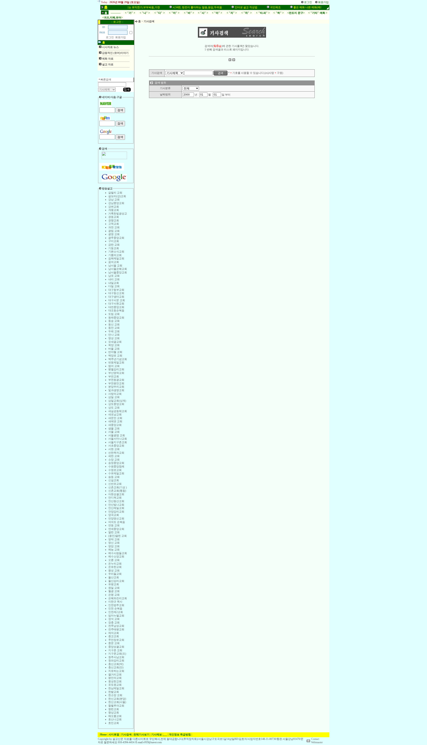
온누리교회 (115, 563)
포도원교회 (115, 684)
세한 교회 (114, 456)
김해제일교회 (116, 258)
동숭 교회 (114, 320)
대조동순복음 (116, 310)
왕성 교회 (114, 570)
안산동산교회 (116, 501)
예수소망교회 (116, 556)
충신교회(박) (115, 664)
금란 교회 (114, 244)
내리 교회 (114, 279)
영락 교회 (114, 539)
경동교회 (113, 216)
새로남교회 (115, 414)
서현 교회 (114, 449)
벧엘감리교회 (116, 369)
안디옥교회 (115, 497)
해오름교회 (115, 716)
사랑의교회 (115, 393)
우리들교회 (115, 573)
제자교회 (113, 633)
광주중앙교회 (116, 237)
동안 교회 (114, 327)
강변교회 (113, 206)
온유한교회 (115, 567)
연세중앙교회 (116, 529)
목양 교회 (114, 345)
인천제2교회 (115, 612)
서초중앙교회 (116, 445)
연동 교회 (114, 525)
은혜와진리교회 (117, 598)
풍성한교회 (115, 681)
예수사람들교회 (117, 553)
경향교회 (113, 220)
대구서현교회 (116, 303)
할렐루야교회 (116, 705)
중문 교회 (114, 643)
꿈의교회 (113, 262)
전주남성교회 (116, 625)
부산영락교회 (116, 373)
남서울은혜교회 (117, 268)
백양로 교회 (115, 355)
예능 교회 (114, 549)
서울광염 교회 (116, 435)
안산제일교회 (116, 508)
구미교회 (113, 241)
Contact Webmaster (317, 740)
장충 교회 (114, 622)
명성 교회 (114, 338)
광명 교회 (114, 234)
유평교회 (113, 584)
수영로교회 (115, 470)
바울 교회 (114, 348)
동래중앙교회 (116, 317)
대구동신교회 (116, 293)
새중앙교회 (115, 425)
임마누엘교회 (116, 615)
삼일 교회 (114, 397)
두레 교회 (114, 331)
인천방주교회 (116, 605)
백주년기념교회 (117, 359)
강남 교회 (114, 199)
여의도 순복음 (116, 522)
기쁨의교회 (115, 255)
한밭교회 (113, 691)
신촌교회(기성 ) (117, 487)
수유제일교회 (116, 473)
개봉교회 (113, 210)
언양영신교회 (116, 518)
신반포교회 (115, 483)
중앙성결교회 (116, 646)
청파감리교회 (116, 660)
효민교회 (113, 723)
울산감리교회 (116, 581)
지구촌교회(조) (117, 653)
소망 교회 (114, 459)
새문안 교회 (115, 418)
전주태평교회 (116, 629)
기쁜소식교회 (116, 251)
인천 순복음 (115, 608)
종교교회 (113, 636)
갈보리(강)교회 (117, 196)
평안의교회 (115, 677)
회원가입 (120, 37)
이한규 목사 (115, 601)
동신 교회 (114, 324)
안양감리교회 (116, 511)
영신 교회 (114, 542)
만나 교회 (114, 334)
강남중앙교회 (116, 203)
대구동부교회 (116, 289)
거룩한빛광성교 (117, 213)
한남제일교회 (116, 688)
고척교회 (113, 223)
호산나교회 (115, 719)
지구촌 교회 (115, 650)
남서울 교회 (115, 265)
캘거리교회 (115, 674)
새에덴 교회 (115, 421)
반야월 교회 (115, 352)
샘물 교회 (114, 428)
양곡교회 (113, 515)
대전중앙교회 (116, 307)
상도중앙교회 (116, 404)
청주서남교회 (116, 657)
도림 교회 (114, 314)
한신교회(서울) (117, 702)
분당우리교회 (116, 386)
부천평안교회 (116, 383)
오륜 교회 (114, 560)
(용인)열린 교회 (117, 535)
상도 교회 (114, 407)
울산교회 (113, 577)
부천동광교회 (116, 379)
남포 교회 (114, 275)
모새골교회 (115, 341)
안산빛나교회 (116, 504)
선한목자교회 (116, 452)
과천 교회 (114, 227)
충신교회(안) (115, 667)
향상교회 (113, 712)
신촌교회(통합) (117, 490)
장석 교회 (114, 619)
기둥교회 (113, 248)
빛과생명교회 (116, 390)
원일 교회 (114, 587)
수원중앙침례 (116, 466)
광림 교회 (114, 230)
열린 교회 (114, 532)
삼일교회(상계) (117, 400)
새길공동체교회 (117, 411)
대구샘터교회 (116, 296)
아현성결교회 (116, 494)
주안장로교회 (116, 639)
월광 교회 (114, 591)
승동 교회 (114, 477)
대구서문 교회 (116, 300)
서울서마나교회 (117, 438)
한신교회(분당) (117, 698)
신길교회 (113, 480)
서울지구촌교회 (117, 442)
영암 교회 (114, 546)
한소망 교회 (115, 695)
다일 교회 (114, 286)
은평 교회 (114, 594)
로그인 (110, 37)
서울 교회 (114, 431)
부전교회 (113, 376)
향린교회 (113, 709)
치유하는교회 (116, 671)
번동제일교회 (116, 362)
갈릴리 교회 (115, 192)
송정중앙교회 (116, 463)
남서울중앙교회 (117, 272)
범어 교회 (114, 366)
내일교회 (113, 282)
